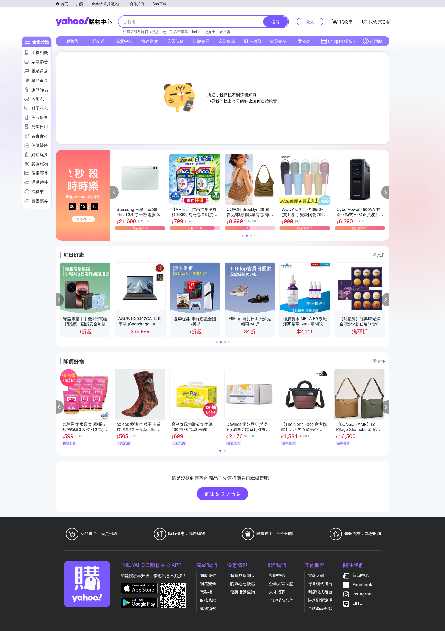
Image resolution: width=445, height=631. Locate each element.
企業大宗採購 (281, 583)
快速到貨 (149, 41)
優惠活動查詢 (242, 592)
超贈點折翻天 (242, 575)
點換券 (72, 41)
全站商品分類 (320, 608)
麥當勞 (224, 31)
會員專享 (278, 41)
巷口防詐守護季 (175, 31)
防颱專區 (201, 41)
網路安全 (208, 583)
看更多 (379, 254)
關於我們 (208, 575)
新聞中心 (361, 575)
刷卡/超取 (252, 41)
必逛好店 (227, 41)
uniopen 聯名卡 (342, 41)
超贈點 (376, 41)
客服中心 (277, 575)
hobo (196, 31)
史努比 (209, 31)
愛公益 (304, 41)
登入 (310, 21)
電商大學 (316, 575)
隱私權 (206, 592)
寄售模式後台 (320, 583)
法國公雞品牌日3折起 (141, 31)
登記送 (98, 41)
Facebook (362, 584)
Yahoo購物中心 (84, 21)
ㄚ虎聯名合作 (281, 600)
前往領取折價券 (223, 494)
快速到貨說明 (320, 600)
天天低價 (175, 41)
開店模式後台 (320, 592)
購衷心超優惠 (242, 583)
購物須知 (208, 608)
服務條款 (208, 600)
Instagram (362, 594)
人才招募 (277, 592)
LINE (357, 603)
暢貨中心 (124, 41)
